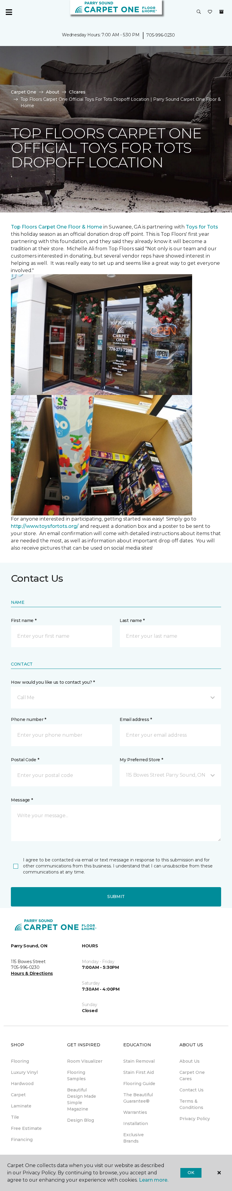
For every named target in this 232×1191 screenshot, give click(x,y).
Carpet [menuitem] (18, 1094)
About (52, 92)
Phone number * (28, 719)
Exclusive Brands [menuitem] (133, 1138)
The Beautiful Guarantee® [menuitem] (138, 1098)
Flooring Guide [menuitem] (139, 1083)
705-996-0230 (160, 35)
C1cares (77, 92)
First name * (24, 620)
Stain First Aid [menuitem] (138, 1072)
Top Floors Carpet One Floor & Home (56, 227)
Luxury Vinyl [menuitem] (24, 1072)
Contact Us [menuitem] (191, 1090)
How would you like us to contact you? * (53, 682)
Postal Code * (25, 760)
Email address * (136, 719)
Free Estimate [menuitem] (26, 1128)
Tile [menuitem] (15, 1117)
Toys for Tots (202, 227)
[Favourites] (210, 12)
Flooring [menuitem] (20, 1061)
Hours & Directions (32, 973)
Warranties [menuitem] (135, 1112)
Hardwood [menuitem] (22, 1083)
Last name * (132, 620)
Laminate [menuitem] (21, 1106)
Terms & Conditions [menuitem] (191, 1104)
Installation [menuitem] (135, 1123)
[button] (199, 12)
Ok (191, 1172)
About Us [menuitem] (189, 1061)
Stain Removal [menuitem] (139, 1061)
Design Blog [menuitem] (80, 1120)
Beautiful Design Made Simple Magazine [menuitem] (81, 1099)
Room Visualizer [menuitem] (84, 1061)
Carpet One (23, 92)
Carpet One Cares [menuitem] (192, 1075)
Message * (22, 800)
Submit (116, 896)
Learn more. (153, 1180)
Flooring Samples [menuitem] (76, 1075)
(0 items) (221, 12)
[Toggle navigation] (9, 12)
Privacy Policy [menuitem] (194, 1118)
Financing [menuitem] (22, 1139)
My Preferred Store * (141, 760)
